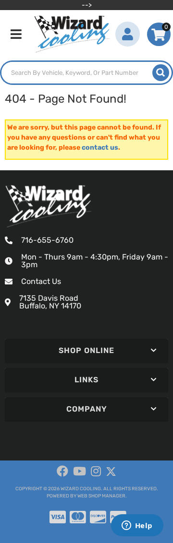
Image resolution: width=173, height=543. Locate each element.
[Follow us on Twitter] (111, 471)
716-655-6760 (47, 240)
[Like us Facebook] (62, 471)
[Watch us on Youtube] (79, 471)
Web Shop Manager (101, 496)
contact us (100, 147)
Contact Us (41, 281)
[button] (86, 72)
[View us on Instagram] (96, 471)
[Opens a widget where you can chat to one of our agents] (137, 526)
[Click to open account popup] (127, 34)
